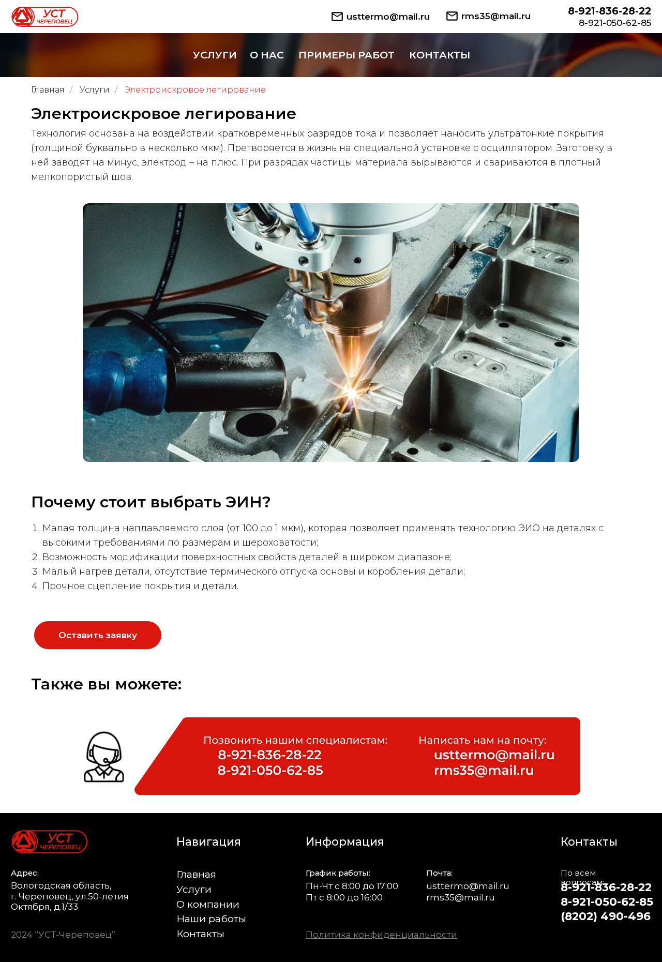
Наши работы (211, 918)
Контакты (200, 933)
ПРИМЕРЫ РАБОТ (346, 55)
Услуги (95, 90)
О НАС (267, 55)
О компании (207, 904)
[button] (97, 635)
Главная (48, 90)
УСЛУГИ (215, 55)
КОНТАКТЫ (439, 55)
